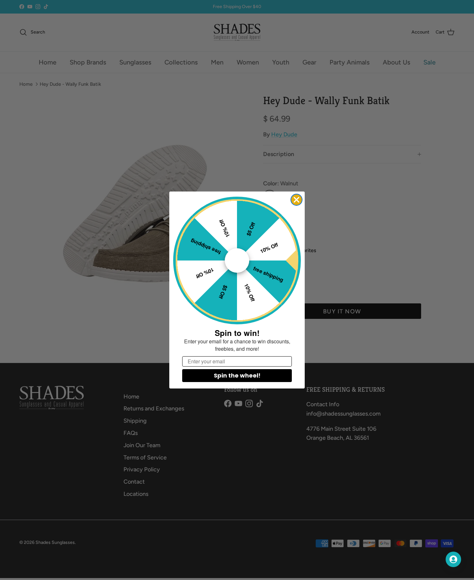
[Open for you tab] (453, 559)
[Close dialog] (296, 199)
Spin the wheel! (237, 375)
